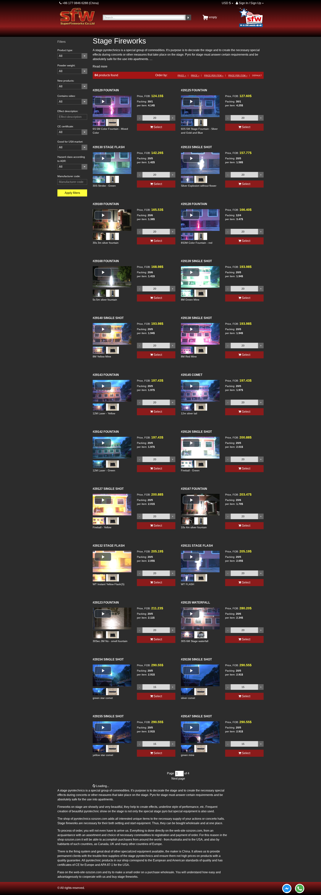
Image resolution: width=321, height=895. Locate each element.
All (60, 55)
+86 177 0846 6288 (75, 3)
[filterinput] (72, 117)
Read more (100, 66)
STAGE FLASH (109, 147)
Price (181, 75)
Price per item (213, 75)
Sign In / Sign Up (249, 3)
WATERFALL (195, 602)
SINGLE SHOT (196, 147)
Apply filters (72, 192)
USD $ (226, 3)
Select (157, 127)
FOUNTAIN (106, 90)
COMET (191, 374)
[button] (103, 101)
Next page (178, 778)
